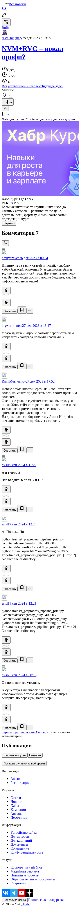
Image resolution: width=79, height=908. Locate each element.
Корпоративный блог (27, 867)
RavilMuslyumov (14, 381)
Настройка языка (15, 900)
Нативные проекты (25, 875)
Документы (19, 844)
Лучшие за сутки (15, 755)
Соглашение (20, 848)
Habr (26, 904)
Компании (18, 809)
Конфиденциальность (27, 852)
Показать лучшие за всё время (24, 763)
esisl (5, 465)
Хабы (15, 805)
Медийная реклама (25, 871)
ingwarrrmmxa (12, 325)
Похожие (35, 755)
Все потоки (17, 4)
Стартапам (19, 883)
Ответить (10, 311)
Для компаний (21, 840)
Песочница (19, 817)
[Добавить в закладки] (22, 310)
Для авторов (20, 836)
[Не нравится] (6, 302)
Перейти (9, 223)
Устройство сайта (24, 832)
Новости (17, 801)
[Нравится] (6, 290)
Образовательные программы (33, 879)
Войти (15, 779)
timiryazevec (10, 258)
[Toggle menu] (3, 5)
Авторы (16, 813)
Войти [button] (6, 28)
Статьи (16, 798)
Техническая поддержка (46, 900)
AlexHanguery (12, 38)
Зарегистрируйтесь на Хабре (23, 732)
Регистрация (20, 783)
